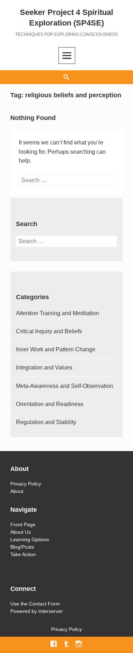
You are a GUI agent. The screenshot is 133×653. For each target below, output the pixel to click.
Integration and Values (44, 367)
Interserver (50, 611)
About (16, 491)
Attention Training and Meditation (57, 313)
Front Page (22, 524)
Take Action (23, 554)
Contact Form (44, 604)
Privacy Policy (25, 484)
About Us (20, 532)
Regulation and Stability (46, 422)
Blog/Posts (22, 547)
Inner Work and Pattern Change (55, 349)
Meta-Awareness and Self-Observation (64, 386)
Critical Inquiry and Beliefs (49, 331)
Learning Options (29, 539)
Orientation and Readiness (49, 404)
